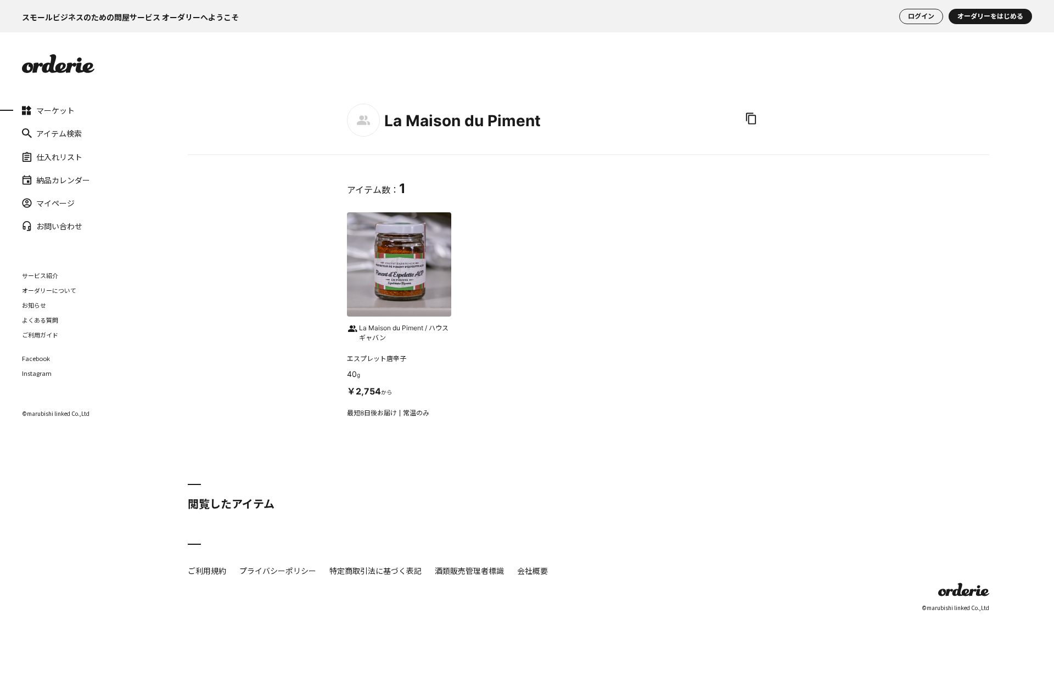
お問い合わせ (59, 226)
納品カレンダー (63, 180)
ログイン (921, 16)
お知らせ (34, 305)
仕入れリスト (59, 156)
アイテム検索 (59, 133)
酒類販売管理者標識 (469, 570)
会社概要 (532, 570)
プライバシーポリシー (277, 570)
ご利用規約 (207, 570)
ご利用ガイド (40, 334)
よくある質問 (40, 319)
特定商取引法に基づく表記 (375, 570)
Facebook (36, 359)
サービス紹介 (40, 275)
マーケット (55, 110)
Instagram (37, 373)
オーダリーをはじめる (990, 16)
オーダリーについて (49, 290)
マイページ (55, 203)
